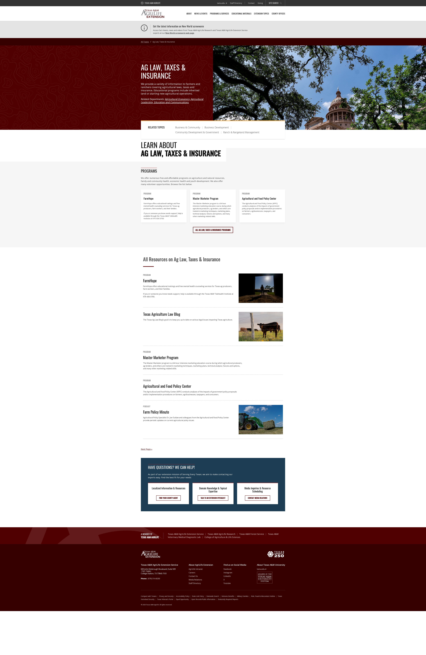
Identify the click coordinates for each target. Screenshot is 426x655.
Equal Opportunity (182, 599)
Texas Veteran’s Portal (165, 599)
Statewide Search (212, 596)
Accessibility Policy (182, 596)
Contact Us (193, 576)
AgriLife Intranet (196, 569)
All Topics (145, 42)
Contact (251, 3)
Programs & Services (219, 13)
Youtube (227, 583)
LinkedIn (227, 576)
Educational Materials (241, 13)
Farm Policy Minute (156, 412)
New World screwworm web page (179, 33)
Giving (260, 3)
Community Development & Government (197, 132)
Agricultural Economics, (178, 99)
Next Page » (146, 449)
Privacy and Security (166, 596)
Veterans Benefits (228, 596)
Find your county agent (168, 498)
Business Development (217, 127)
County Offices (278, 13)
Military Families (242, 596)
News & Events (200, 13)
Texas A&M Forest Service (251, 534)
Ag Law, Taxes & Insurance (164, 42)
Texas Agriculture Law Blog (161, 314)
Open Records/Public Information (203, 599)
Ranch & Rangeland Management (241, 132)
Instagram (228, 572)
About (189, 13)
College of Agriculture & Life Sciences (222, 537)
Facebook (228, 569)
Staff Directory (236, 3)
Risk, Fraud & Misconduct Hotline (263, 596)
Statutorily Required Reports (228, 599)
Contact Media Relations (257, 498)
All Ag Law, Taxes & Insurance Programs (213, 229)
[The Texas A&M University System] (264, 577)
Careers (192, 572)
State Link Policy (198, 596)
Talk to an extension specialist (213, 498)
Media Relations (195, 579)
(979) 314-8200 (154, 578)
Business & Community (187, 127)
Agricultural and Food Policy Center (259, 198)
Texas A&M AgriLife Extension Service (186, 534)
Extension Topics (261, 13)
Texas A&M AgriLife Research (221, 534)
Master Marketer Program (205, 198)
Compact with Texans (149, 596)
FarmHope (148, 198)
